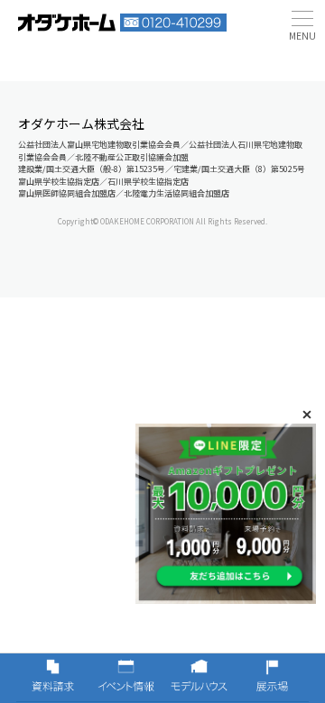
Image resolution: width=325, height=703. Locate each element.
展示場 (272, 677)
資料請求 (52, 677)
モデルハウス (199, 677)
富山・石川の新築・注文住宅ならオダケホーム (67, 23)
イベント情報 (125, 677)
